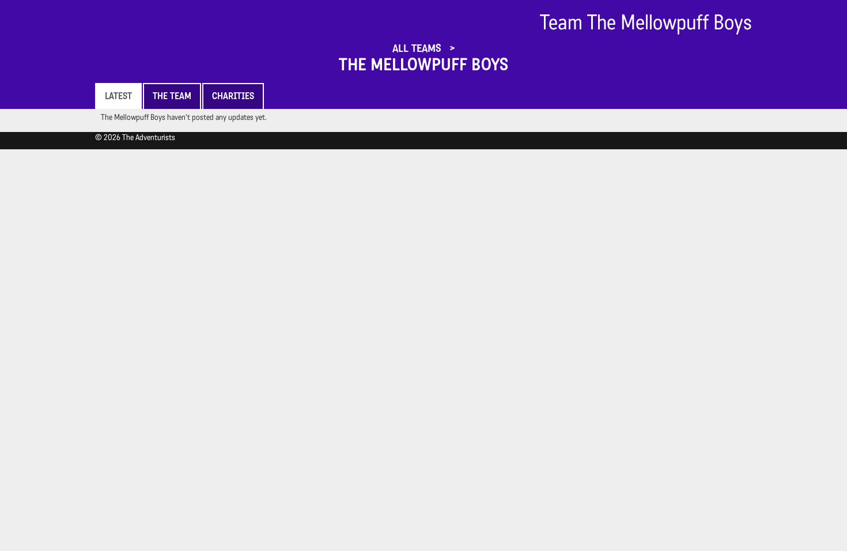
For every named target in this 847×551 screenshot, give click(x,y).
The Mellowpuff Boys (423, 64)
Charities (233, 95)
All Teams (418, 48)
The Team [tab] (172, 95)
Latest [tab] (118, 95)
